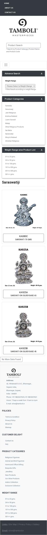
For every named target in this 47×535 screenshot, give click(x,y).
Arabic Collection (11, 482)
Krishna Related (11, 116)
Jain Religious (10, 113)
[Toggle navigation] (6, 64)
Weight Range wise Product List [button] (20, 150)
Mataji (7, 123)
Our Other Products (12, 479)
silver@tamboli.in (16, 530)
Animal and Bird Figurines (14, 461)
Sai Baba (8, 130)
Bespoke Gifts (10, 468)
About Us (8, 424)
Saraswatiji (9, 134)
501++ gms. (9, 174)
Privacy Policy (24, 524)
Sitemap (8, 427)
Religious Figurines (12, 457)
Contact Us (9, 441)
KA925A (23, 294)
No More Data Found (11, 359)
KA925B (23, 350)
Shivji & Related (11, 137)
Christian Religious (12, 141)
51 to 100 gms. (10, 164)
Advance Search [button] (12, 73)
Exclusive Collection (12, 486)
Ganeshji (8, 106)
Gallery (36, 524)
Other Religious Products (14, 127)
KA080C (23, 238)
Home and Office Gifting (14, 465)
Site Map (12, 524)
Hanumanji (9, 109)
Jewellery (8, 472)
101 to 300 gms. (11, 167)
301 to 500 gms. (11, 171)
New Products (10, 475)
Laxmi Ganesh (10, 120)
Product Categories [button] (14, 99)
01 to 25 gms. (10, 157)
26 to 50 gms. (10, 160)
